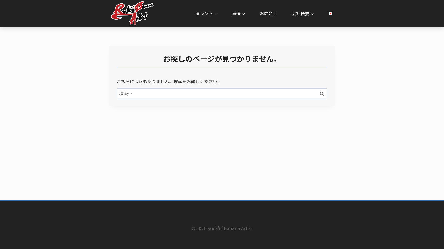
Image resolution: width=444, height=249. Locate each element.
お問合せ (268, 13)
